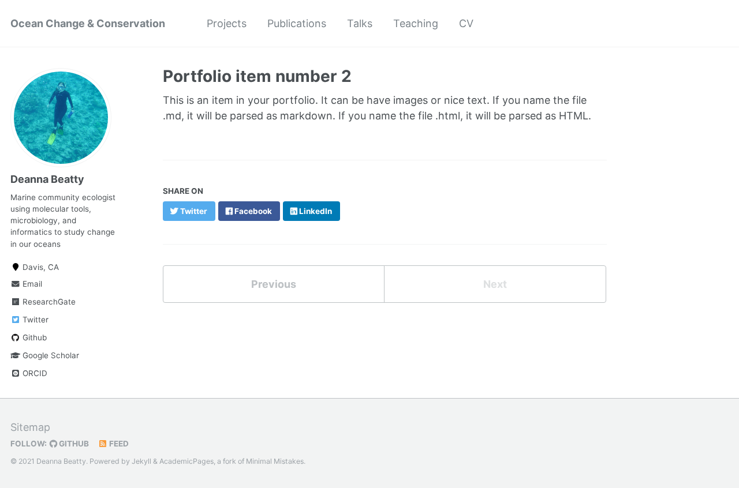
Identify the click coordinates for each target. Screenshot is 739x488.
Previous (273, 284)
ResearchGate (48, 301)
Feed (118, 443)
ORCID (33, 373)
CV (466, 23)
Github (33, 337)
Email (31, 283)
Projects (227, 23)
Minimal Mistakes (275, 461)
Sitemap (30, 427)
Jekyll (141, 461)
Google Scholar (49, 355)
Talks (359, 23)
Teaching (415, 23)
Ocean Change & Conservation (87, 23)
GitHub (73, 443)
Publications (296, 23)
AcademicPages (186, 461)
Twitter (34, 319)
